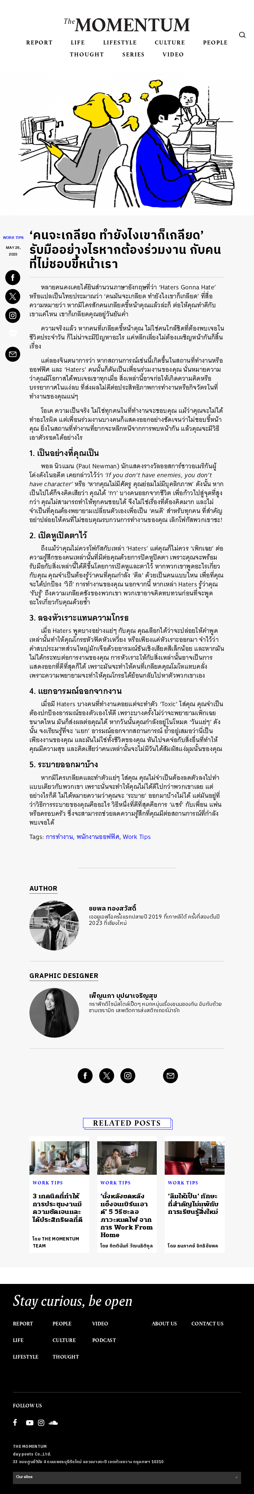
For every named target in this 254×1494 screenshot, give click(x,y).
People (215, 42)
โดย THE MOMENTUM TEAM (56, 1242)
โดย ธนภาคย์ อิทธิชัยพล (193, 1246)
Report (39, 42)
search (242, 35)
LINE (13, 335)
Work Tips (13, 238)
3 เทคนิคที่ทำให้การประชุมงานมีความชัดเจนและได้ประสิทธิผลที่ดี (58, 1208)
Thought (87, 54)
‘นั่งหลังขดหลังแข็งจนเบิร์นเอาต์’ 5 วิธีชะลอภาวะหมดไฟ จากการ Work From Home (127, 1215)
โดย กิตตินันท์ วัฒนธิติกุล (127, 1246)
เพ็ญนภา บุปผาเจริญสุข (123, 996)
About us (164, 1323)
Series (133, 54)
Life (78, 42)
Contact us (207, 1323)
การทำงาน (59, 836)
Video (173, 54)
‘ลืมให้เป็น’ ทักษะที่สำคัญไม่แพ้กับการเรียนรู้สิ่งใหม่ (193, 1204)
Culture (170, 42)
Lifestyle (120, 42)
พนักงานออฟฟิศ (98, 836)
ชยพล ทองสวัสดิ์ (113, 908)
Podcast (104, 1340)
